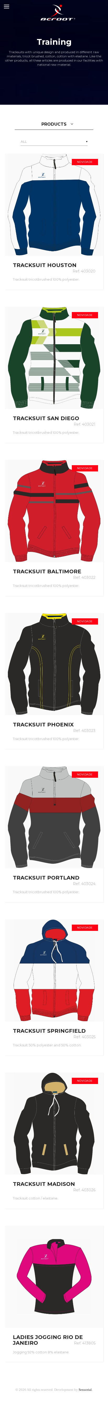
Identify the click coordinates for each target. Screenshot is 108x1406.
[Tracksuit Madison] (54, 1123)
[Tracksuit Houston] (54, 205)
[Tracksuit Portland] (54, 817)
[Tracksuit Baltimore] (54, 511)
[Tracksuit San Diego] (54, 358)
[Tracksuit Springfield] (54, 970)
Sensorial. (86, 1390)
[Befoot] (54, 6)
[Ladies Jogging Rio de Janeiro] (54, 1277)
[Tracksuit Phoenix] (54, 664)
